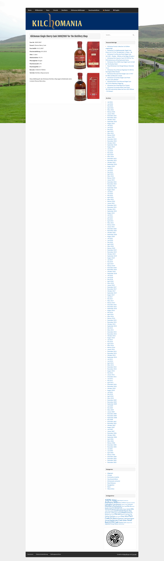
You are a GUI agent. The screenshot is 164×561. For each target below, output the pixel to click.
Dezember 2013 (112, 351)
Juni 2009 (110, 406)
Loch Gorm (118, 511)
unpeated (107, 524)
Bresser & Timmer (131, 502)
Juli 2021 (110, 215)
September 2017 (112, 293)
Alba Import (120, 500)
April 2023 (110, 174)
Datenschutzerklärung (42, 554)
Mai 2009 (110, 408)
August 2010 (111, 390)
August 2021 (111, 213)
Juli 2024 (110, 149)
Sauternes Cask (116, 520)
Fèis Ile (129, 506)
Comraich (130, 504)
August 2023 (111, 166)
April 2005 (110, 452)
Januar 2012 (111, 374)
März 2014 (110, 345)
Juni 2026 (110, 104)
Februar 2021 (111, 225)
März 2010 (110, 398)
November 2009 (112, 402)
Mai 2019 (110, 262)
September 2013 (112, 357)
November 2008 (112, 415)
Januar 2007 (111, 431)
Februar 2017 (111, 302)
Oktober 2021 (111, 209)
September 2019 (112, 256)
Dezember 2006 (112, 433)
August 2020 (111, 236)
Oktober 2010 (111, 388)
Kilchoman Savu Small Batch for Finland (118, 85)
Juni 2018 (110, 277)
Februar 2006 (111, 443)
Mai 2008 (110, 419)
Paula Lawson (118, 516)
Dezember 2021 (112, 205)
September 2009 (112, 404)
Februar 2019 (111, 265)
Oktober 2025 (111, 119)
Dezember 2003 (112, 458)
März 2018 (110, 283)
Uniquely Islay (129, 522)
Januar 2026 (111, 114)
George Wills (111, 507)
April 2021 (110, 221)
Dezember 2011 (112, 376)
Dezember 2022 (112, 182)
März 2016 (110, 316)
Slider (125, 520)
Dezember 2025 (112, 115)
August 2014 (111, 337)
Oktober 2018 (111, 271)
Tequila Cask (122, 522)
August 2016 (111, 310)
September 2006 (112, 437)
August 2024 (111, 147)
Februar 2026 (111, 112)
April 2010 (110, 396)
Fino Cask (124, 506)
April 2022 (110, 197)
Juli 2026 (110, 102)
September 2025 (112, 121)
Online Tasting (110, 516)
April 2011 (110, 382)
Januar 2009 (111, 412)
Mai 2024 (110, 152)
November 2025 (112, 117)
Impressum (30, 554)
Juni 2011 (110, 378)
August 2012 (111, 371)
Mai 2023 (110, 172)
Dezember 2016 (112, 304)
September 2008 (112, 417)
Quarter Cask (122, 518)
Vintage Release (114, 524)
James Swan (122, 509)
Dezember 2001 (112, 462)
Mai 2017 (110, 299)
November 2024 (112, 141)
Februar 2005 (111, 454)
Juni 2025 (110, 127)
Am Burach (126, 500)
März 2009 (110, 410)
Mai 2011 (110, 380)
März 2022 (110, 199)
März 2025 (110, 133)
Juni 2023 (110, 170)
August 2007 (111, 427)
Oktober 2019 (111, 254)
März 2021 (110, 223)
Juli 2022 (110, 191)
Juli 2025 (110, 125)
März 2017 (110, 300)
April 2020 (110, 244)
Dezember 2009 (112, 400)
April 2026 (110, 108)
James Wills (130, 509)
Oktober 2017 (111, 291)
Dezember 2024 (112, 139)
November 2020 (112, 230)
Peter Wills (124, 516)
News (47, 10)
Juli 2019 (110, 260)
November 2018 (112, 269)
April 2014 (110, 343)
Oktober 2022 (111, 186)
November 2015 (112, 322)
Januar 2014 (111, 349)
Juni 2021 (110, 217)
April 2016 (110, 314)
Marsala (117, 514)
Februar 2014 (111, 347)
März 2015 (110, 330)
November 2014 (112, 334)
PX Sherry (114, 518)
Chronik (55, 10)
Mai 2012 (110, 373)
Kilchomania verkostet (113, 481)
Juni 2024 (110, 151)
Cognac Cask (124, 504)
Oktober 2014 (111, 336)
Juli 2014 (110, 339)
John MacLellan (109, 511)
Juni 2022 (110, 193)
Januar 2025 (111, 137)
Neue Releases (111, 483)
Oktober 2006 (111, 435)
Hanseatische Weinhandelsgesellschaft (113, 508)
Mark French (111, 514)
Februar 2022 (111, 201)
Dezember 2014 (112, 332)
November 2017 (112, 289)
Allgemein (110, 473)
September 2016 (112, 308)
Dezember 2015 (112, 320)
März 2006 (110, 441)
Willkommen (39, 10)
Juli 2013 (110, 359)
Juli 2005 (110, 449)
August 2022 (111, 189)
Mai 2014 (110, 341)
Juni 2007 (110, 429)
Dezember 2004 (112, 456)
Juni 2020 (110, 240)
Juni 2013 (110, 361)
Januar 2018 (111, 285)
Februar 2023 (111, 178)
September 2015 (112, 326)
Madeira (124, 512)
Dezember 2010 (112, 384)
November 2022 (112, 184)
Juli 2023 (110, 168)
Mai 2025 (110, 129)
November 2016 (112, 306)
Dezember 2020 (112, 228)
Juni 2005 (110, 450)
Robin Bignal (130, 518)
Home (29, 10)
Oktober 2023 (111, 162)
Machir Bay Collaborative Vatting (113, 512)
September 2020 (112, 234)
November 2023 (112, 160)
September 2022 (112, 188)
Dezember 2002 (112, 460)
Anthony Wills (111, 502)
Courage (134, 554)
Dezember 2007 (112, 421)
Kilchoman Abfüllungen (78, 10)
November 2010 (112, 386)
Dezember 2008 (112, 413)
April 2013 (110, 363)
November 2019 (112, 252)
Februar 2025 (111, 135)
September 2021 (112, 211)
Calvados (108, 504)
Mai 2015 (110, 328)
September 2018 (112, 273)
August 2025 (111, 123)
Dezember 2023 (112, 158)
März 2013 (110, 365)
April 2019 (110, 263)
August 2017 (111, 295)
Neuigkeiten (110, 485)
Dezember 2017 (112, 287)
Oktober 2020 (111, 232)
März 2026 (110, 110)
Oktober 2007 (111, 425)
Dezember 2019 (112, 250)
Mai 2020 (110, 242)
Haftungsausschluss (55, 554)
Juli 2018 (110, 275)
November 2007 (112, 423)
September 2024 (112, 145)
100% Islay (111, 499)
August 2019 (111, 258)
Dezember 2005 (112, 445)
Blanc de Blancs (122, 502)
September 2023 (112, 164)
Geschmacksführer (93, 10)
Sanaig (107, 520)
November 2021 (112, 207)
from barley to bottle (113, 477)
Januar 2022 (111, 203)
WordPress (126, 554)
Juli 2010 (110, 392)
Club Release (116, 504)
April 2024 (110, 154)
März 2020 (110, 246)
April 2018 (110, 281)
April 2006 (110, 439)
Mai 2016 (110, 312)
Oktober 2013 (111, 355)
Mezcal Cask (124, 514)
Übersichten (110, 489)
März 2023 (110, 176)
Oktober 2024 (111, 143)
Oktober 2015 (111, 324)
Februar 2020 (111, 248)
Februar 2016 (111, 318)
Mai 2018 (110, 279)
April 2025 (110, 131)
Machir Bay (128, 511)
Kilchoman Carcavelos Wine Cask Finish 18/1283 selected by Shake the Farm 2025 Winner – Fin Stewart (120, 89)
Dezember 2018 (112, 267)
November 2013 (112, 353)
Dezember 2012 (112, 367)
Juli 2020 (110, 238)
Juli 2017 (110, 297)
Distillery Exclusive (113, 506)
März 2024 (110, 156)
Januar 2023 (111, 180)
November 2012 (112, 369)
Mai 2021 (110, 219)
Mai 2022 (110, 195)
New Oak (129, 514)
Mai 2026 (110, 106)
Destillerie (64, 10)
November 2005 (112, 447)
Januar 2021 (111, 226)
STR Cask (114, 522)
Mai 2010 (110, 394)
